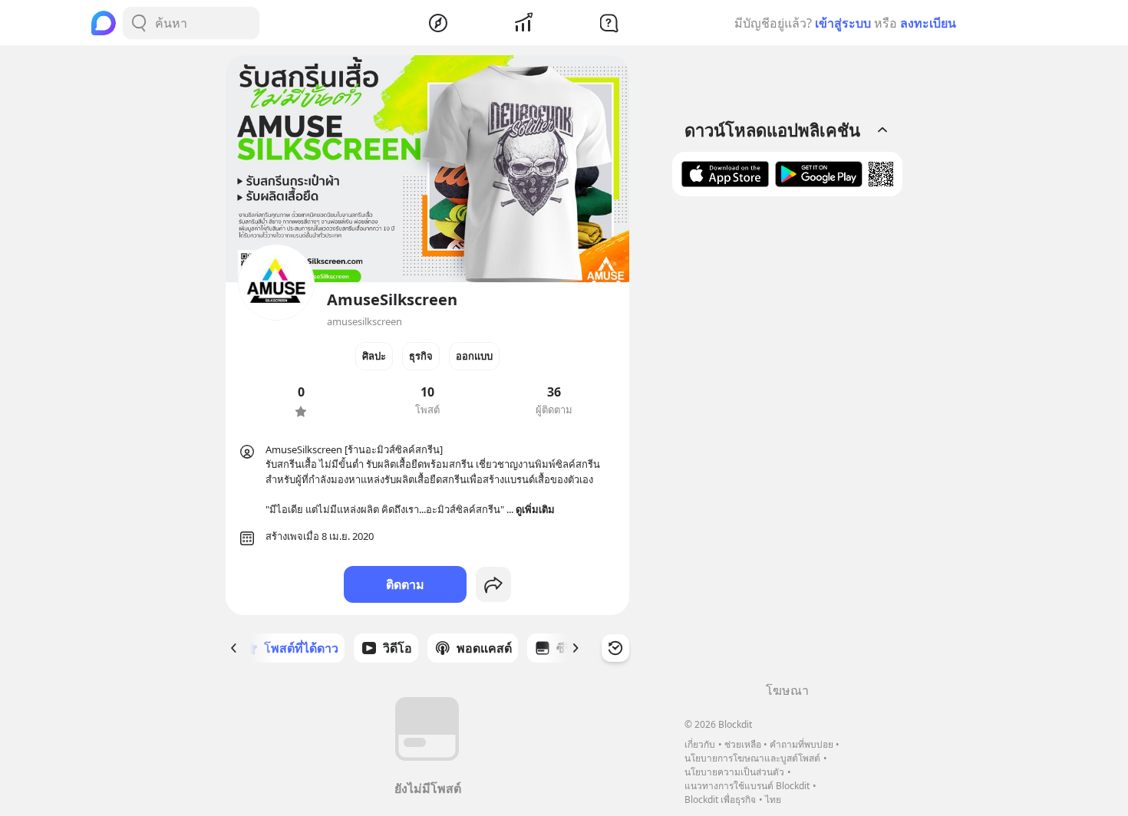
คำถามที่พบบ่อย (801, 744)
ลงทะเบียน (928, 23)
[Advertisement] (787, 445)
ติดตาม (405, 584)
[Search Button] (138, 23)
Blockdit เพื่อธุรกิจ (720, 799)
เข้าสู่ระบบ (843, 23)
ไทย (773, 799)
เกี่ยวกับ (699, 744)
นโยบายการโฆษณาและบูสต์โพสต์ (752, 758)
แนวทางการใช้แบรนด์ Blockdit (747, 785)
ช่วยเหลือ (742, 744)
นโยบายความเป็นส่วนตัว (734, 771)
